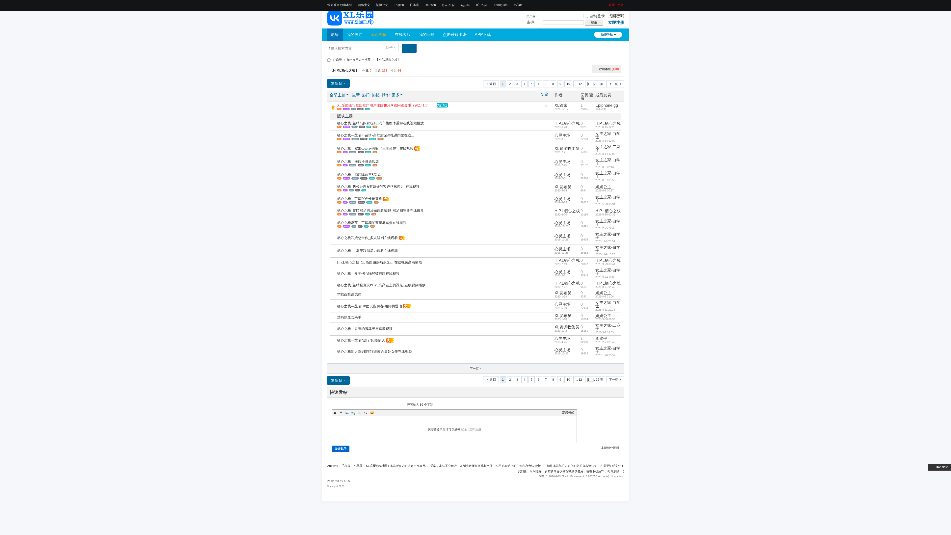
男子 (357, 190)
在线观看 (355, 178)
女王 (345, 190)
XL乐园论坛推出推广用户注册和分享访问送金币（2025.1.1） (383, 105)
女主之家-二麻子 (607, 148)
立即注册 (616, 22)
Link (353, 412)
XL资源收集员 (567, 148)
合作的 (372, 178)
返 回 (492, 84)
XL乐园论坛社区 (329, 59)
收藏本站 (346, 5)
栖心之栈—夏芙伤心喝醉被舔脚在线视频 (368, 273)
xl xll (353, 109)
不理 (372, 226)
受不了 (361, 214)
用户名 (530, 16)
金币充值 (379, 34)
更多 (395, 95)
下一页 (613, 84)
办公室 (361, 152)
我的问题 (427, 34)
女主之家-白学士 (607, 135)
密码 (530, 22)
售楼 (375, 152)
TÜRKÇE (482, 5)
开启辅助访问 (607, 3)
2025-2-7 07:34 (604, 342)
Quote (359, 412)
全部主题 (337, 95)
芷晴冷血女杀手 (349, 317)
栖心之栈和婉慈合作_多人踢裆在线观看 (367, 238)
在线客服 (403, 34)
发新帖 (337, 83)
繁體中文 (382, 5)
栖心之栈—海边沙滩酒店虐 (358, 161)
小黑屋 (358, 466)
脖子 (369, 127)
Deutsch (430, 5)
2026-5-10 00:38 (605, 214)
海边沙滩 (355, 139)
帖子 (389, 48)
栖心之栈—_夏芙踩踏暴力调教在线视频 (367, 251)
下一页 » (475, 368)
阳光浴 (380, 139)
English (399, 5)
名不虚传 (363, 178)
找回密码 (616, 16)
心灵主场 (562, 135)
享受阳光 (346, 139)
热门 (366, 95)
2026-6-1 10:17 (604, 190)
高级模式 (568, 412)
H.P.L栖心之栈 (567, 123)
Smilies (372, 412)
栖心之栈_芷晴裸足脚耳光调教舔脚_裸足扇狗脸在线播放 (380, 211)
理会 (366, 226)
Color (341, 412)
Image (347, 412)
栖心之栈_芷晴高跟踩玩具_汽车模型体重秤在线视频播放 (380, 123)
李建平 (601, 338)
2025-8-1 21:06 (604, 296)
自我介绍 (352, 214)
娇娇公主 (603, 187)
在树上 (354, 127)
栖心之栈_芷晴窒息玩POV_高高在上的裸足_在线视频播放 (381, 285)
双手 (375, 127)
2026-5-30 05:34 (605, 204)
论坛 (335, 34)
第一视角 (361, 202)
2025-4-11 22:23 (605, 309)
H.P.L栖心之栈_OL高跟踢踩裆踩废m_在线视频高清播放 (379, 262)
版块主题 (345, 116)
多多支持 (346, 178)
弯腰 (373, 214)
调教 (345, 165)
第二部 (379, 178)
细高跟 (362, 127)
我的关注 (355, 34)
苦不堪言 (363, 139)
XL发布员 (563, 187)
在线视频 (346, 127)
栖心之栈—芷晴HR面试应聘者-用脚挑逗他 (369, 306)
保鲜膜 (369, 202)
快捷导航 (607, 34)
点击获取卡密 (455, 34)
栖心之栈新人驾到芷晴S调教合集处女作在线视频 (374, 351)
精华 (386, 95)
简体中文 (364, 5)
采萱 (354, 226)
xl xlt (367, 109)
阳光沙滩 (372, 139)
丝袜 (345, 152)
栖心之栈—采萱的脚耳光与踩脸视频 (365, 329)
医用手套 (346, 226)
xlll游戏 (360, 109)
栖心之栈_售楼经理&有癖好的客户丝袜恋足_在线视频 (378, 186)
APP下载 (483, 34)
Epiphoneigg (606, 105)
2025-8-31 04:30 (605, 286)
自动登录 (597, 16)
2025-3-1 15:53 (604, 332)
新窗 (545, 95)
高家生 (368, 165)
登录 (464, 429)
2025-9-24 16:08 (605, 277)
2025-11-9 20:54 (605, 241)
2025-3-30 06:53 (605, 319)
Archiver (332, 466)
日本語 (414, 5)
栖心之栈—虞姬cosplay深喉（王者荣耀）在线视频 (375, 148)
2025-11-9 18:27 (605, 254)
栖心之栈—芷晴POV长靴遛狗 (359, 199)
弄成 (376, 202)
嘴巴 (360, 226)
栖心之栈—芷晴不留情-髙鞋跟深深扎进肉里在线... (375, 135)
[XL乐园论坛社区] (350, 23)
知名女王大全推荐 (358, 59)
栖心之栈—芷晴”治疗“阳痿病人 (361, 340)
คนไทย (518, 5)
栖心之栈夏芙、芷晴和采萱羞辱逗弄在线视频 (371, 223)
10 (568, 84)
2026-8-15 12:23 (605, 127)
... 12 (579, 84)
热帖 (376, 95)
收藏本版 (609, 69)
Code (365, 412)
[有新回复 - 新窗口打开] (334, 125)
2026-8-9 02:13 (604, 166)
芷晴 (375, 165)
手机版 (346, 466)
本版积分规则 (610, 448)
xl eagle (346, 109)
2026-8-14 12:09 (605, 140)
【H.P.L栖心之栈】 (387, 59)
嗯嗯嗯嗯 (352, 165)
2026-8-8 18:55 (604, 180)
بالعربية (465, 5)
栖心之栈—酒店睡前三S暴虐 (359, 175)
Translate (941, 467)
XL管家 (561, 105)
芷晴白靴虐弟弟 (349, 294)
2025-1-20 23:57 (605, 355)
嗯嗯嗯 (361, 165)
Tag (339, 109)
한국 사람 (448, 5)
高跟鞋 (368, 152)
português (500, 5)
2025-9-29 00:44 (605, 264)
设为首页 (333, 5)
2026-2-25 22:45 (605, 228)
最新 (356, 95)
